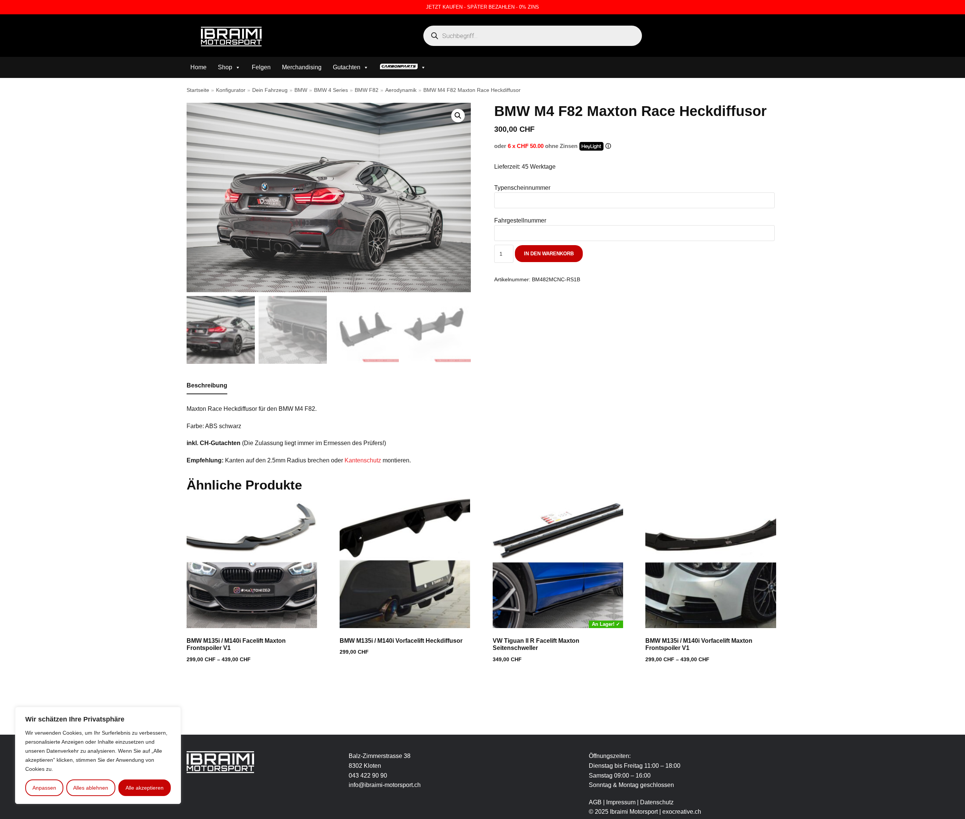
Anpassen (44, 788)
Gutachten (346, 67)
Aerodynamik (401, 90)
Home (198, 67)
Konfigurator (230, 90)
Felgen (261, 67)
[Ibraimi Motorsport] (231, 36)
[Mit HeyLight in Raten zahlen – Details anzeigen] (608, 146)
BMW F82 (366, 90)
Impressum (621, 802)
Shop (225, 67)
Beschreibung (207, 385)
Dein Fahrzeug (270, 90)
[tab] (207, 386)
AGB (595, 802)
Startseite (198, 90)
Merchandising (302, 67)
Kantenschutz (363, 460)
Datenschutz (657, 802)
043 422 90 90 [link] (368, 775)
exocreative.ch (681, 811)
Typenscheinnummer (522, 188)
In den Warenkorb (549, 253)
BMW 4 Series (331, 90)
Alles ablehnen (90, 788)
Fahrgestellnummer (520, 220)
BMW (300, 90)
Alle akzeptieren (145, 788)
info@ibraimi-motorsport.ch (385, 785)
